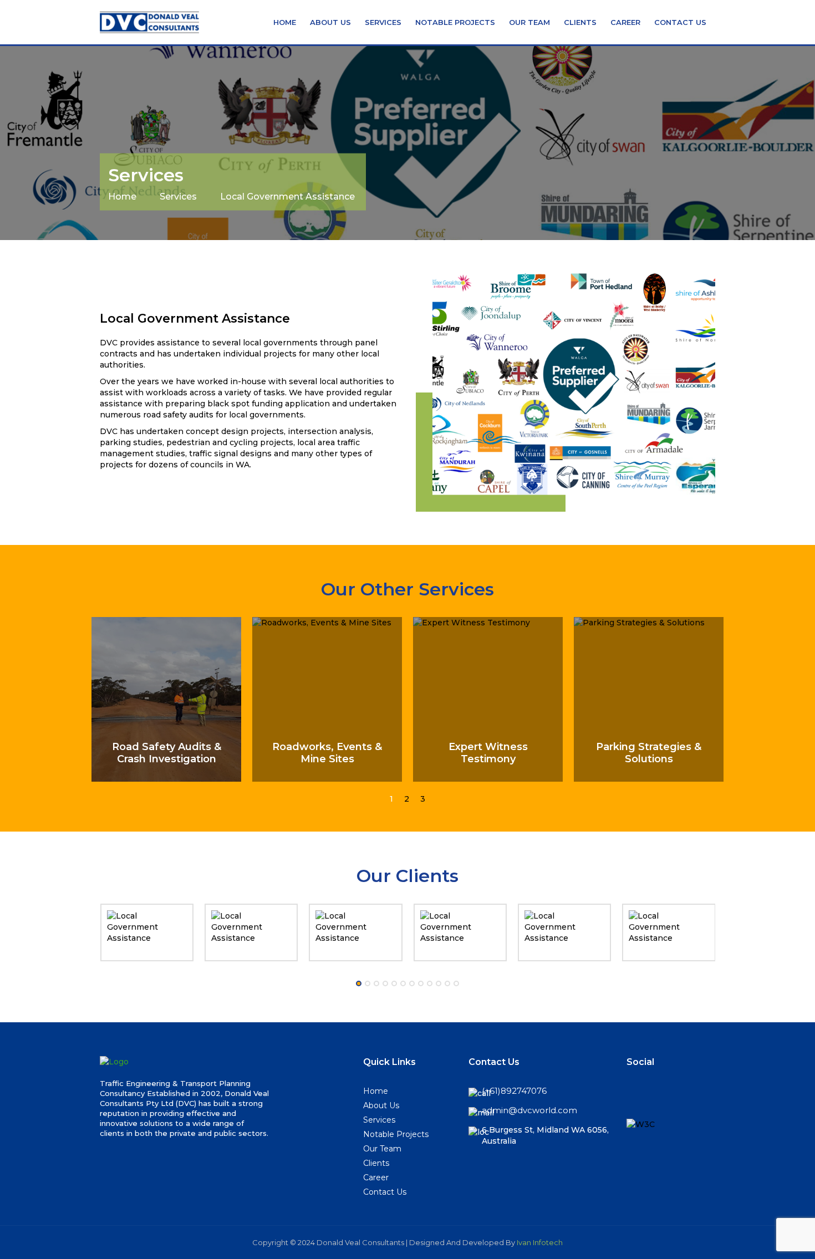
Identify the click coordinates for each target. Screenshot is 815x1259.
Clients (580, 22)
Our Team (529, 22)
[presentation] (94, 929)
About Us (330, 22)
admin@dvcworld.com (529, 1110)
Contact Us (680, 22)
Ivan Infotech (540, 1242)
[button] (391, 799)
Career (625, 22)
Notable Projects (455, 22)
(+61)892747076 (514, 1090)
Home (284, 22)
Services (383, 22)
